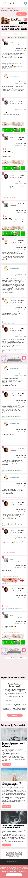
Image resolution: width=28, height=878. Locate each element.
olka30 (11, 328)
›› (25, 34)
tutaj (4, 711)
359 (15, 34)
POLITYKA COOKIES (10, 863)
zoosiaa (12, 175)
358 (13, 34)
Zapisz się (15, 715)
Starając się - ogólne (11, 8)
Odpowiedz (21, 14)
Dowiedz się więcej (21, 871)
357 (10, 34)
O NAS (7, 861)
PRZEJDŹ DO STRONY (14, 875)
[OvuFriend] (7, 4)
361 (20, 34)
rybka (11, 240)
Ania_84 (12, 42)
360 (18, 34)
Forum (2, 8)
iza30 (11, 101)
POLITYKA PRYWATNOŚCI (15, 861)
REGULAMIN (17, 863)
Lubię (20, 50)
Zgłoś (25, 50)
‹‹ (5, 34)
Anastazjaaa (13, 300)
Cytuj (16, 50)
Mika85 (12, 559)
